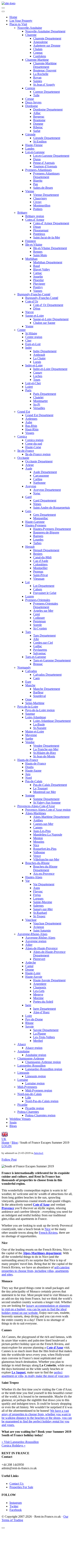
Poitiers (37, 209)
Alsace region (33, 1047)
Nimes (37, 504)
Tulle (36, 95)
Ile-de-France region (38, 454)
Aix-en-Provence (43, 873)
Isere (28, 1005)
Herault (30, 546)
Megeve (38, 994)
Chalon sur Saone (44, 322)
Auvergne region (35, 941)
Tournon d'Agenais (45, 166)
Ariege (29, 465)
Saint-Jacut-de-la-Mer (46, 237)
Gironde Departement (46, 138)
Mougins (38, 841)
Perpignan (39, 621)
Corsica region (34, 440)
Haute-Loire (32, 973)
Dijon (36, 308)
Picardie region (34, 1108)
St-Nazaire (39, 728)
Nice (36, 845)
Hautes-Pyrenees (35, 525)
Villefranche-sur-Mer (46, 859)
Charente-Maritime (37, 59)
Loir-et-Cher (33, 383)
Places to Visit (18, 24)
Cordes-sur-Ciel (43, 642)
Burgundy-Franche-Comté (33, 294)
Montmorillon (41, 205)
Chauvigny (40, 198)
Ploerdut (38, 280)
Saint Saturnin (42, 930)
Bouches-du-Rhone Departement (45, 868)
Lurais (37, 362)
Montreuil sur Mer (44, 792)
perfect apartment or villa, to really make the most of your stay (35, 1374)
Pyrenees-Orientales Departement (45, 605)
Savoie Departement (45, 1030)
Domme (38, 123)
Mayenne (31, 735)
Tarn (28, 632)
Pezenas (38, 571)
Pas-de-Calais (33, 781)
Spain (13, 1122)
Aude (28, 468)
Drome (29, 969)
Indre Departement (44, 351)
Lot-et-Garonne (35, 152)
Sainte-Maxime (42, 902)
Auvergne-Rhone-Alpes (32, 934)
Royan (37, 77)
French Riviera (48, 1232)
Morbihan (31, 258)
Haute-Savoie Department (49, 980)
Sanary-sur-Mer (43, 909)
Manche (30, 685)
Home (13, 17)
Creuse (29, 99)
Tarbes (37, 543)
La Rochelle (40, 74)
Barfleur (38, 692)
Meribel (38, 1040)
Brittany (22, 212)
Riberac (38, 127)
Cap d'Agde (40, 561)
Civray (37, 202)
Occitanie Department (38, 461)
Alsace (21, 1044)
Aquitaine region (35, 1055)
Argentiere (39, 983)
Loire (28, 1015)
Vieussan (38, 578)
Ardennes (31, 418)
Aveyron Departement (47, 489)
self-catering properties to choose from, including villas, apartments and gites (35, 1271)
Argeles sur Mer (43, 610)
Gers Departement (44, 514)
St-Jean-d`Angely (44, 84)
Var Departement (43, 884)
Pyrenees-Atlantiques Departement (46, 175)
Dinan (37, 226)
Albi (36, 639)
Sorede (37, 625)
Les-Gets (38, 991)
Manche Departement (46, 688)
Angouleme (40, 42)
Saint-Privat (40, 575)
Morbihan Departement (47, 262)
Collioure (39, 617)
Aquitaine (23, 1051)
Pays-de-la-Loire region (40, 710)
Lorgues (38, 898)
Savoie (29, 1026)
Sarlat (36, 130)
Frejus (37, 895)
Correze (30, 88)
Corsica (22, 436)
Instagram (15, 1502)
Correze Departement (46, 91)
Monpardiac (40, 518)
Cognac (38, 52)
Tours (36, 379)
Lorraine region (35, 1083)
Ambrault (39, 354)
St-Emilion (40, 141)
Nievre (29, 312)
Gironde (30, 134)
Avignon (38, 927)
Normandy (24, 667)
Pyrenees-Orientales (37, 600)
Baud (36, 266)
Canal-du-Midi (42, 557)
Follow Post (9, 1159)
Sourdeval (39, 696)
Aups (36, 888)
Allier (28, 944)
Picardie (22, 1104)
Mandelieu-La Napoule (47, 834)
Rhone (29, 1023)
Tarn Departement (44, 635)
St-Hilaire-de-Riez (44, 752)
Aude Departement (45, 472)
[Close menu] (3, 11)
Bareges (38, 536)
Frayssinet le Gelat (44, 593)
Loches (37, 376)
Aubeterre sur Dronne (46, 45)
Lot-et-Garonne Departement (51, 155)
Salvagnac (39, 653)
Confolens (39, 56)
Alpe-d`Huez (41, 1012)
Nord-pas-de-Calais (29, 1094)
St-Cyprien (40, 628)
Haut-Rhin (31, 429)
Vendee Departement (46, 745)
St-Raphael (40, 912)
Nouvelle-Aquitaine (29, 27)
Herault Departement (46, 550)
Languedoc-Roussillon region (43, 1069)
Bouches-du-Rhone (37, 863)
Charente (31, 35)
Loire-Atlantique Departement (52, 720)
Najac (36, 493)
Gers (28, 511)
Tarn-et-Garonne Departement (52, 660)
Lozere (29, 596)
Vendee (30, 742)
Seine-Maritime (34, 703)
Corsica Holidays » (13, 1445)
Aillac (37, 113)
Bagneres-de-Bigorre (46, 532)
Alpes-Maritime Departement (51, 816)
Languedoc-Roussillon (31, 1065)
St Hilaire (31, 333)
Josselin (38, 276)
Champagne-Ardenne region (43, 1062)
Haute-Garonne (35, 521)
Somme (30, 795)
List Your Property (20, 20)
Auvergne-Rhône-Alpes (40, 937)
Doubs (29, 767)
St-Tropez (39, 916)
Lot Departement (43, 585)
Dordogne (31, 106)
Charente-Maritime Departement (45, 65)
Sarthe (29, 738)
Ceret (36, 614)
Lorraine (22, 1079)
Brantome (39, 120)
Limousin (23, 1072)
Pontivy (38, 287)
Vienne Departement (46, 194)
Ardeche (30, 962)
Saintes (37, 81)
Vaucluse (31, 920)
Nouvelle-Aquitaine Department (45, 31)
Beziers (37, 553)
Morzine (38, 998)
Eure (28, 681)
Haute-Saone (33, 770)
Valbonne (39, 852)
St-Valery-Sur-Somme (47, 802)
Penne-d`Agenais (44, 162)
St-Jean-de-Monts (44, 756)
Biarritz (37, 180)
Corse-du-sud (33, 443)
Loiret (29, 386)
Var (27, 880)
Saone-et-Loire (34, 315)
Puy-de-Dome (34, 1019)
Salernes (38, 905)
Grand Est (23, 411)
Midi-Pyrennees (27, 1087)
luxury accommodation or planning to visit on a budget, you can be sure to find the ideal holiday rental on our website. (36, 1309)
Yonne (29, 326)
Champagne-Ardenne (30, 1058)
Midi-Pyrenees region (38, 1090)
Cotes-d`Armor (34, 219)
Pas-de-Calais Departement (50, 784)
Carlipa (37, 479)
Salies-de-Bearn (43, 187)
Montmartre (40, 401)
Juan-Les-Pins (42, 831)
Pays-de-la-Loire (27, 706)
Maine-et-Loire (34, 731)
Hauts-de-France (27, 760)
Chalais (37, 49)
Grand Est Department (39, 415)
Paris (28, 390)
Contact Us (16, 1483)
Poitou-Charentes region (40, 1115)
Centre (21, 330)
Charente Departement (47, 38)
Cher (28, 340)
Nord (28, 777)
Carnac (37, 273)
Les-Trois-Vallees (44, 1037)
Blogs (13, 1126)
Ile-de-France (25, 450)
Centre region (33, 337)
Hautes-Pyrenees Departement (52, 529)
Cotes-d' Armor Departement (51, 223)
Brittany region (34, 216)
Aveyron (30, 486)
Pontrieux (39, 234)
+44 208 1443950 (13, 1464)
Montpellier (40, 568)
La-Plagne (39, 1033)
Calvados (31, 671)
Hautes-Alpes (33, 877)
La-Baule (39, 724)
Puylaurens (40, 649)
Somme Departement (46, 799)
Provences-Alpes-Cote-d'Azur (36, 806)
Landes (29, 148)
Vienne (29, 191)
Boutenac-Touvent (44, 70)
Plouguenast (40, 230)
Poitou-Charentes (28, 1111)
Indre (28, 347)
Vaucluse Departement (47, 923)
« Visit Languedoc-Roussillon (20, 1442)
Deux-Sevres (33, 102)
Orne (28, 699)
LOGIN (7, 1146)
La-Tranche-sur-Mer (45, 749)
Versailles (39, 408)
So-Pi (36, 404)
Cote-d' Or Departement (48, 305)
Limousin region (35, 1076)
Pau (35, 184)
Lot (27, 582)
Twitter (13, 1506)
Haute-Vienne (34, 145)
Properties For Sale (21, 1487)
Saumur (30, 713)
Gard (28, 497)
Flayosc (38, 891)
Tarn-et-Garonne (35, 657)
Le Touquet (40, 788)
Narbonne (39, 482)
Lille (28, 1097)
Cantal (29, 966)
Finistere (30, 241)
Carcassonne (41, 475)
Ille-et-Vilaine (33, 244)
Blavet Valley (41, 269)
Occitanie (23, 457)
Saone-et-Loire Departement (50, 319)
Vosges (29, 433)
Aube (28, 422)
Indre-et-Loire (34, 365)
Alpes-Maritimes (35, 813)
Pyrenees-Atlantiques (38, 170)
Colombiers (40, 564)
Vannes (37, 290)
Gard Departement (44, 500)
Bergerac (38, 116)
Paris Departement (44, 393)
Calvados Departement (47, 674)
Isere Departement (44, 1008)
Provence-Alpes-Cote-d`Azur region (48, 809)
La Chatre (39, 358)
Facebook (15, 1509)
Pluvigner (39, 283)
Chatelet (38, 397)
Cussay (37, 372)
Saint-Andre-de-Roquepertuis (51, 507)
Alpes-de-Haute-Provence (41, 948)
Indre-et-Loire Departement (50, 369)
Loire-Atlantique (35, 717)
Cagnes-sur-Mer (43, 824)
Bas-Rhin (31, 425)
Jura (27, 774)
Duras (37, 159)
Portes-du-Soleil (43, 1001)
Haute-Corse (33, 447)
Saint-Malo (40, 255)
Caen (36, 678)
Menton (38, 838)
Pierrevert (39, 959)
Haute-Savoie (33, 976)
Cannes (37, 827)
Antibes (38, 820)
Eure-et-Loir (33, 344)
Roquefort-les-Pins (44, 848)
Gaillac (37, 646)
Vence (37, 856)
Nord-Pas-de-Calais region (41, 1101)
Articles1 (38, 1153)
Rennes (37, 251)
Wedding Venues (20, 1119)
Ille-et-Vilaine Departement (50, 248)
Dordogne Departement (48, 109)
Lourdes (38, 539)
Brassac (38, 664)
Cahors (37, 589)
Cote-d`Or (31, 301)
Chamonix (39, 987)
